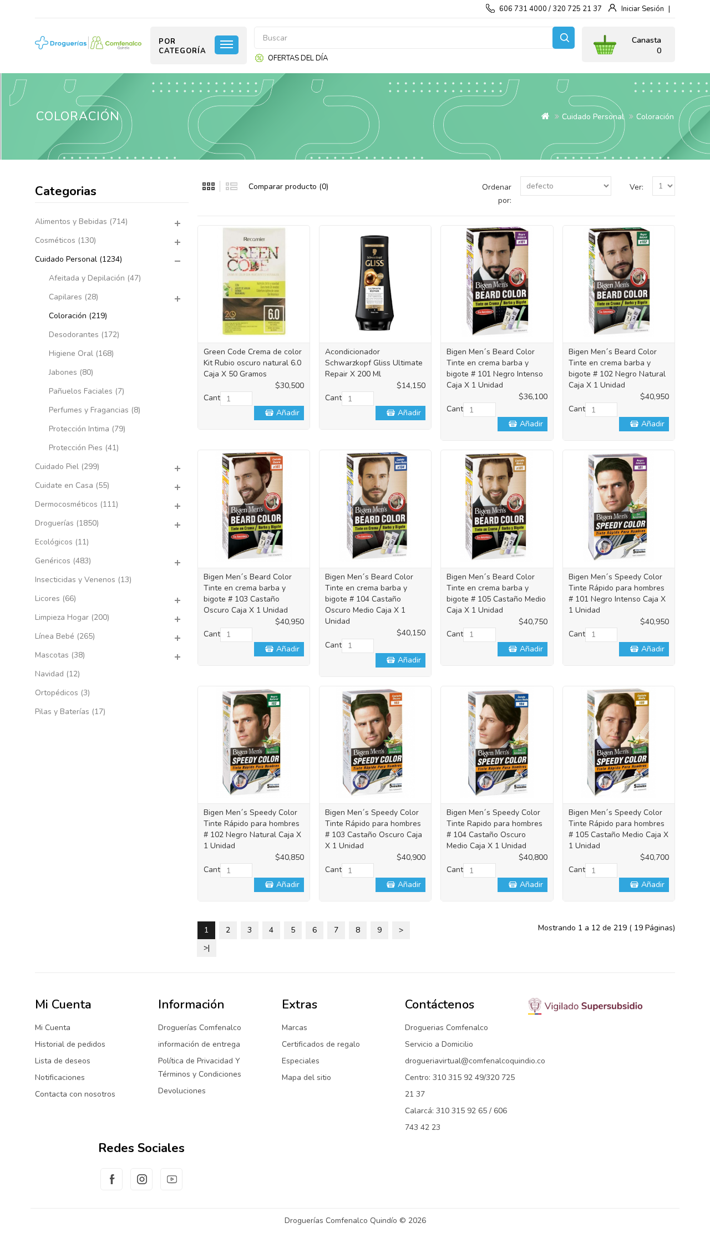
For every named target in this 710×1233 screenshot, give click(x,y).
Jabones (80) (71, 372)
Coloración (655, 116)
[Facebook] (111, 1186)
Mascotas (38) (60, 655)
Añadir (288, 412)
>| (207, 947)
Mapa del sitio (306, 1077)
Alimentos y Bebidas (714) (81, 221)
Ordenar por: (496, 194)
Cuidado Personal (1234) (78, 259)
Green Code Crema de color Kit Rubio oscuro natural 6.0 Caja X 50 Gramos (253, 363)
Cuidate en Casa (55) (72, 485)
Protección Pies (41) (84, 447)
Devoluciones (182, 1091)
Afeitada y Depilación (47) (95, 278)
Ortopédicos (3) (62, 692)
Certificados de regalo (321, 1044)
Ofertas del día (298, 58)
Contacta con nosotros (75, 1094)
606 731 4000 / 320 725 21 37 (550, 9)
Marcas (294, 1027)
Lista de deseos (62, 1061)
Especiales (301, 1061)
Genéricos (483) (63, 561)
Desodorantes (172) (84, 334)
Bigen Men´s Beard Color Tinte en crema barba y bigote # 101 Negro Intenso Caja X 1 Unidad (495, 368)
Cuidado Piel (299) (67, 466)
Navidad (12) (57, 674)
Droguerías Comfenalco (199, 1027)
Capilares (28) (73, 297)
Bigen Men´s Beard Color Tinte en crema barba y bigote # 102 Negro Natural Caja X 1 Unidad (617, 368)
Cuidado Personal (593, 116)
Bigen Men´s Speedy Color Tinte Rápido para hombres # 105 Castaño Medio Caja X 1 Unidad (618, 829)
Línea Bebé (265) (65, 636)
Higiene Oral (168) (81, 353)
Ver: (636, 187)
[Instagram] (141, 1186)
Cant (212, 398)
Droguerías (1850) (67, 523)
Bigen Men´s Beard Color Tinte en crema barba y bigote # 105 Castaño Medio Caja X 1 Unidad (496, 593)
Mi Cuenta (52, 1027)
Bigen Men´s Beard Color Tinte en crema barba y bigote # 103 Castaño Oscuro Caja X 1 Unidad (248, 593)
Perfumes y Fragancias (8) (94, 410)
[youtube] (171, 1186)
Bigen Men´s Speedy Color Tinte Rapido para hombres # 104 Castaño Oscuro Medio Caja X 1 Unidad (494, 829)
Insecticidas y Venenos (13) (83, 579)
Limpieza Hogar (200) (72, 617)
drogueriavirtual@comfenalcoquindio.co (475, 1061)
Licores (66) (55, 598)
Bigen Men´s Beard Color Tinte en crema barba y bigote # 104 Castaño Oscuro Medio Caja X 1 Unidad (369, 599)
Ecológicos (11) (62, 542)
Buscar (563, 38)
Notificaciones (60, 1077)
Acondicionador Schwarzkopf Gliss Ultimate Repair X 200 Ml (374, 363)
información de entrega (199, 1044)
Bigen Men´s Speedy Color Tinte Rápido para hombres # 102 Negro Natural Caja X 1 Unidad (252, 829)
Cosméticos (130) (65, 240)
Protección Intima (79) (87, 429)
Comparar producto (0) (288, 186)
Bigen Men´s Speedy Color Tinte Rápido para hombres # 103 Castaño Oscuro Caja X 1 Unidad (373, 829)
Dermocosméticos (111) (76, 504)
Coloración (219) (78, 315)
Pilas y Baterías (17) (70, 711)
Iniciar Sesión (642, 9)
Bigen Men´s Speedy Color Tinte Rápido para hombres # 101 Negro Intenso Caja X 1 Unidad (617, 593)
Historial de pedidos (70, 1044)
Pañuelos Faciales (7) (86, 391)
